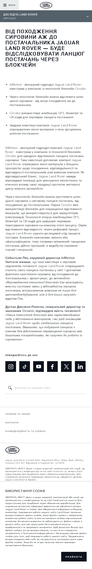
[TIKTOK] (24, 366)
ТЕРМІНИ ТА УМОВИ (17, 413)
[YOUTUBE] (38, 366)
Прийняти (73, 556)
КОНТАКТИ (11, 422)
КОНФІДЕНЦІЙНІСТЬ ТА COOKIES (25, 431)
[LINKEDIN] (80, 366)
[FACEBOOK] (52, 366)
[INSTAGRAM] (10, 366)
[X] (66, 366)
